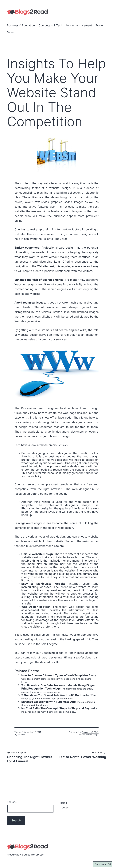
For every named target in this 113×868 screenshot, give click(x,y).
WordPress (37, 854)
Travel (99, 25)
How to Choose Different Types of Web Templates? (55, 675)
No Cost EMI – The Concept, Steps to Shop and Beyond (58, 708)
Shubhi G (22, 734)
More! (10, 32)
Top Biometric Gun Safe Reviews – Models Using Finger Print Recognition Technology (58, 687)
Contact (64, 807)
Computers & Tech (50, 25)
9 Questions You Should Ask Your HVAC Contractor (55, 695)
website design (92, 734)
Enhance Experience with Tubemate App (48, 701)
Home (63, 802)
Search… (12, 802)
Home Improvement (79, 25)
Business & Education (21, 25)
